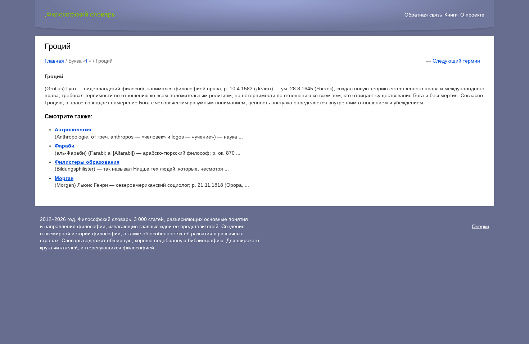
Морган (64, 178)
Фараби (64, 146)
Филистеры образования (87, 162)
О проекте (472, 15)
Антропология (73, 129)
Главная (54, 61)
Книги (451, 15)
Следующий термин (456, 61)
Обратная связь (423, 15)
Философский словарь (80, 14)
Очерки (480, 226)
